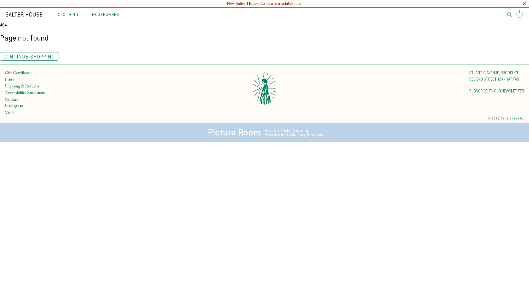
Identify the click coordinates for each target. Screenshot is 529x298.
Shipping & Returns (22, 86)
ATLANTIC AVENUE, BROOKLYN (493, 72)
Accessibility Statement (25, 92)
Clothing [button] (68, 14)
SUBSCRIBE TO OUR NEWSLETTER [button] (496, 90)
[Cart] (519, 14)
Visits (9, 112)
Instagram (14, 105)
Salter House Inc (512, 118)
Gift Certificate (18, 72)
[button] (524, 4)
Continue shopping (29, 56)
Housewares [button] (105, 14)
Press (9, 79)
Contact (12, 99)
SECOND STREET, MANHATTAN (494, 78)
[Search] (509, 14)
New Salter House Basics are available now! (264, 3)
